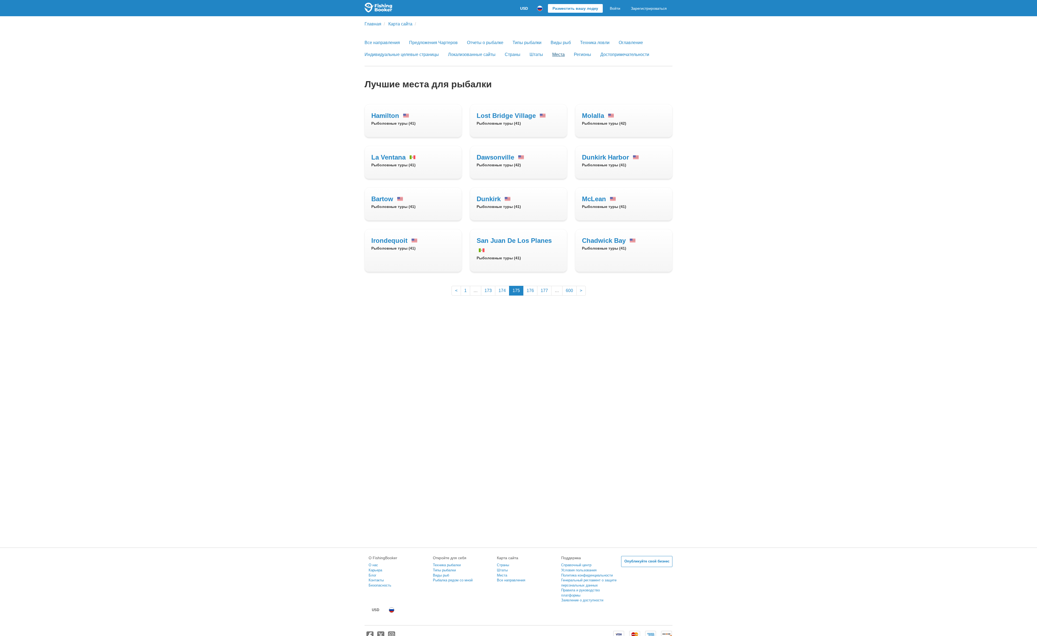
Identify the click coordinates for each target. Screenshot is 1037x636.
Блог (372, 575)
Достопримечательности (624, 54)
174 (502, 290)
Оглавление (631, 42)
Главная (373, 24)
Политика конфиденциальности (587, 575)
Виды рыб (561, 42)
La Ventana (389, 157)
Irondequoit (390, 240)
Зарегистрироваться (649, 8)
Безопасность (380, 585)
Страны (512, 54)
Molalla (594, 115)
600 (569, 290)
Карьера (375, 570)
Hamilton (386, 115)
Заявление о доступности (582, 600)
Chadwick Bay (605, 240)
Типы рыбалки (527, 42)
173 (488, 290)
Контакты (376, 580)
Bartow (383, 199)
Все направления (382, 42)
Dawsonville (496, 157)
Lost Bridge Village (507, 115)
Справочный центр (576, 565)
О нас (373, 565)
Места (558, 54)
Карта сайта (400, 24)
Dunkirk (490, 199)
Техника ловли (595, 42)
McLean (595, 199)
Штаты (536, 54)
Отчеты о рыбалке (485, 42)
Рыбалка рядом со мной (453, 580)
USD (524, 8)
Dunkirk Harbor (606, 157)
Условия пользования (579, 570)
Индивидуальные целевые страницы (402, 54)
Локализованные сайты (472, 54)
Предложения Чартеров (433, 42)
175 (516, 290)
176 (530, 290)
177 (544, 290)
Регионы (582, 54)
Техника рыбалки (447, 565)
